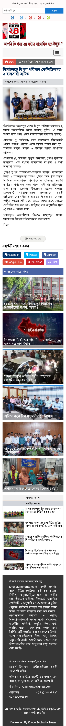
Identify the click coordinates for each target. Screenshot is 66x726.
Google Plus (14, 262)
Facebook (13, 255)
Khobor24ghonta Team (42, 722)
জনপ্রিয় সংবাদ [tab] (33, 503)
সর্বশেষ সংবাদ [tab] (33, 497)
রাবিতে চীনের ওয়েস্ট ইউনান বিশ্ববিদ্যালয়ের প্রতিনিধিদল (32, 451)
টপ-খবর (39, 61)
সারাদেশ (48, 61)
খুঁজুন (54, 10)
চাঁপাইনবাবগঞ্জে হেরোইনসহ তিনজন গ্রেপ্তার (31, 489)
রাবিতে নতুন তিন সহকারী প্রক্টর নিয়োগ (28, 416)
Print (54, 262)
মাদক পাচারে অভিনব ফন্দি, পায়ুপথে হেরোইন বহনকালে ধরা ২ (27, 378)
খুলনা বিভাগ (27, 61)
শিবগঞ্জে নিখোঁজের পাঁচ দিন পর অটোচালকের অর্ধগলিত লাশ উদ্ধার (33, 342)
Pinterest (36, 262)
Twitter (32, 255)
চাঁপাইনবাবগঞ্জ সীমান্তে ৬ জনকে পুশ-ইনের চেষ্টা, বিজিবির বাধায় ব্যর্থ (43, 510)
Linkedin (51, 255)
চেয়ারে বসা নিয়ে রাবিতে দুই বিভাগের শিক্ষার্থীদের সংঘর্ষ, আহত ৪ (28, 306)
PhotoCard (35, 238)
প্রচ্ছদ (11, 61)
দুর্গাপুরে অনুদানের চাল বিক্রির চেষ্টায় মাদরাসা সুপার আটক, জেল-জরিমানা (43, 524)
